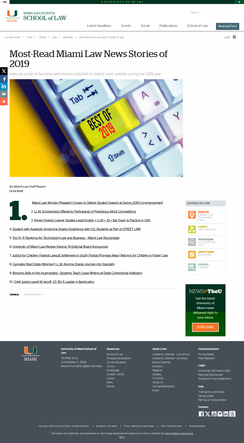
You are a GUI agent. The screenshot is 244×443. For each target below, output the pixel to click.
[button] (236, 432)
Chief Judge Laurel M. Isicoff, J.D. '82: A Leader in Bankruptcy (54, 282)
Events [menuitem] (126, 26)
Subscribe (205, 327)
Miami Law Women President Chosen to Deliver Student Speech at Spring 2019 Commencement (97, 203)
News (110, 382)
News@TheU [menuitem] (227, 26)
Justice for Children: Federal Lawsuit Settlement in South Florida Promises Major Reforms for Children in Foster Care (90, 255)
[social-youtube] (214, 414)
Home (29, 37)
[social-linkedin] (225, 414)
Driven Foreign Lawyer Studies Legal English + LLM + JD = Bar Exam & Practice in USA (92, 220)
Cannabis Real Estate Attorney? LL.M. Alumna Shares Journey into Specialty (64, 264)
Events (110, 386)
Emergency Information (106, 426)
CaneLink (157, 382)
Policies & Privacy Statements (214, 379)
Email (155, 390)
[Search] (236, 13)
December (67, 37)
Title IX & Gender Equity (171, 426)
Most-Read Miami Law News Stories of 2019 (101, 37)
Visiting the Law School (211, 392)
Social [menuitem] (145, 26)
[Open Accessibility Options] (5, 2)
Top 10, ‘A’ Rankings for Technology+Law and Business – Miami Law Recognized (65, 238)
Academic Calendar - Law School (171, 354)
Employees (113, 370)
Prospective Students (119, 358)
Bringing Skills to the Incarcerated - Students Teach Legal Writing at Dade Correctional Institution (77, 273)
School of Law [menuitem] (197, 26)
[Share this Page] (232, 39)
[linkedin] (4, 86)
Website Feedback (197, 426)
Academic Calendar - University (170, 358)
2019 (54, 37)
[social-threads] (232, 414)
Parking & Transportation (212, 400)
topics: (14, 295)
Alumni (111, 366)
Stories (42, 37)
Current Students (116, 362)
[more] (4, 101)
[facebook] (4, 78)
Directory (157, 366)
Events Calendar (161, 362)
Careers (156, 374)
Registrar (157, 370)
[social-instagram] (220, 414)
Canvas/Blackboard (163, 386)
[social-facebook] (201, 414)
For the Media (206, 354)
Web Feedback (206, 358)
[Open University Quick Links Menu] (239, 2)
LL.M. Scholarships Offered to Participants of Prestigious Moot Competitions (85, 211)
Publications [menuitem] (168, 26)
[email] (4, 94)
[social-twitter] (208, 414)
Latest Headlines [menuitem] (99, 26)
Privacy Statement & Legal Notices (139, 426)
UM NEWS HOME (12, 37)
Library (111, 378)
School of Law (115, 354)
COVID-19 (157, 378)
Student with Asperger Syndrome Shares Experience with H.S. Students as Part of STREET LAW (76, 229)
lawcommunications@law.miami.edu (81, 366)
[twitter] (4, 71)
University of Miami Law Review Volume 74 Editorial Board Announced (60, 247)
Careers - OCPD (115, 374)
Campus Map (205, 396)
